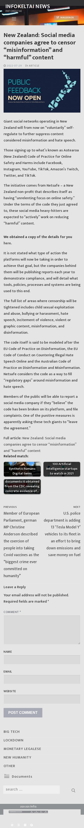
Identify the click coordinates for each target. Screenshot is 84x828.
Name (8, 651)
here (7, 243)
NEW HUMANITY (17, 757)
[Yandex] (25, 825)
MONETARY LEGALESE (22, 749)
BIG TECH (12, 732)
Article (33, 66)
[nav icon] (14, 18)
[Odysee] (32, 825)
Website (10, 691)
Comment (12, 612)
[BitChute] (18, 825)
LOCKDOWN (14, 740)
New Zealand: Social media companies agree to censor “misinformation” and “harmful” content (40, 444)
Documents (22, 777)
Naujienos (67, 18)
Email (8, 671)
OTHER (9, 766)
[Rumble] (12, 825)
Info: (33, 806)
